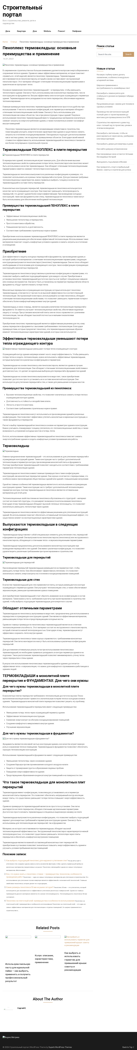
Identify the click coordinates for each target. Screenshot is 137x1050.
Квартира (21, 31)
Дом (35, 31)
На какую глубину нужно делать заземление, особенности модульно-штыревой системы (113, 77)
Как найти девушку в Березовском (112, 149)
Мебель (47, 31)
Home (5, 42)
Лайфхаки (76, 31)
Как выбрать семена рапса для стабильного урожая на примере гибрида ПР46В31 (115, 96)
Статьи (14, 42)
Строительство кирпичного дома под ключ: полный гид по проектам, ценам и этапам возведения (114, 125)
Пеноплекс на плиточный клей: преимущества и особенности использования (40, 901)
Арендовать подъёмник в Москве (112, 162)
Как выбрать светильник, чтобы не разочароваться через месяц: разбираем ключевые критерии (115, 136)
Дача (7, 31)
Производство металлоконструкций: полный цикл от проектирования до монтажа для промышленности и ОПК (113, 114)
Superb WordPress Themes (60, 1047)
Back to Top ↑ (128, 1047)
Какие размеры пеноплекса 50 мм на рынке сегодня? (29, 887)
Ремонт (61, 31)
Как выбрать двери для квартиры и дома (115, 144)
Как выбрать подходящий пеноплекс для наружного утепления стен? (37, 860)
